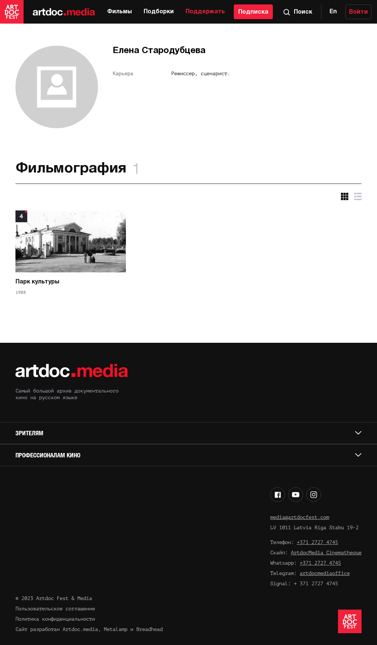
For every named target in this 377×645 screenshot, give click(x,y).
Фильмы (119, 11)
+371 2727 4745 (317, 542)
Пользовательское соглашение (55, 608)
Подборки (159, 11)
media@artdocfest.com (299, 517)
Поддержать (205, 11)
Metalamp (115, 629)
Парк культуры (37, 282)
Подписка (253, 12)
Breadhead (149, 629)
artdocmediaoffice (325, 573)
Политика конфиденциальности (55, 619)
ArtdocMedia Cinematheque (326, 552)
